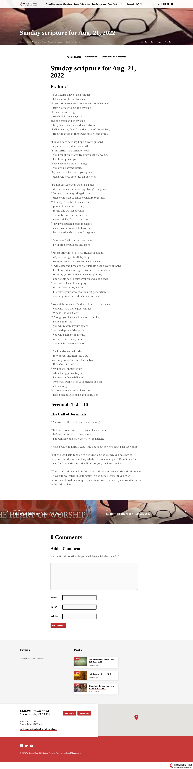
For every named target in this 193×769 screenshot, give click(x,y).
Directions (84, 713)
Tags (159, 42)
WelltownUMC (91, 56)
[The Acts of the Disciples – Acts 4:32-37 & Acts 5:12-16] (80, 687)
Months (168, 42)
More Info (69, 713)
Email (54, 607)
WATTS (139, 4)
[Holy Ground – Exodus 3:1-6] (80, 675)
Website (54, 616)
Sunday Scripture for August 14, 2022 (37, 513)
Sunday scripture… (73, 42)
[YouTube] (171, 4)
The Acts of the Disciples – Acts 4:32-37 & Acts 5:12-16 (101, 687)
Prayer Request (127, 4)
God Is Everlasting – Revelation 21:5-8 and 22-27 (101, 660)
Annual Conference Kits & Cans (59, 4)
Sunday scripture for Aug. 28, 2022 (128, 513)
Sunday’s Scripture (82, 4)
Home (22, 42)
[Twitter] (168, 4)
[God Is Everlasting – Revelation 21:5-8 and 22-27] (80, 661)
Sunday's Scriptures (34, 42)
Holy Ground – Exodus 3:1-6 (100, 674)
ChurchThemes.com (73, 753)
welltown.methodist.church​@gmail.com (38, 729)
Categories (149, 42)
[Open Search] (158, 4)
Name (54, 597)
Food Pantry (113, 4)
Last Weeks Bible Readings (53, 42)
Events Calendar (99, 4)
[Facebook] (164, 4)
